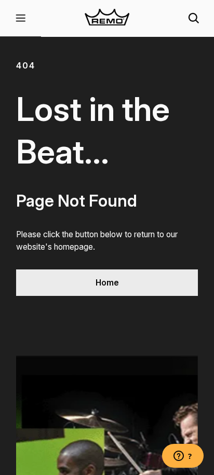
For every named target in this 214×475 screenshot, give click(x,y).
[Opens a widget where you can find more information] (183, 457)
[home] (107, 18)
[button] (20, 18)
